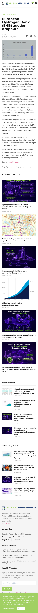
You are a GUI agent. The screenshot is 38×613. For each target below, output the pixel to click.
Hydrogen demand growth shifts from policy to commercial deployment (24, 479)
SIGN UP (7, 589)
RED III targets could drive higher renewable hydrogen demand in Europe (24, 404)
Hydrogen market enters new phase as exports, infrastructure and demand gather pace (19, 369)
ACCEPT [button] (21, 608)
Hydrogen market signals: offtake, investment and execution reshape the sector (17, 207)
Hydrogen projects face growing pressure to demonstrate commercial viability (24, 417)
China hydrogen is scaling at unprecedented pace (13, 304)
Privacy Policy (25, 593)
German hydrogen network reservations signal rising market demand (17, 240)
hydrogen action (12, 167)
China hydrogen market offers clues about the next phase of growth (24, 467)
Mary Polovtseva (15, 162)
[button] (27, 36)
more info (6, 524)
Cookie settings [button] (9, 608)
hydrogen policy (25, 167)
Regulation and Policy (9, 14)
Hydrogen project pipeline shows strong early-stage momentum (24, 491)
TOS (17, 593)
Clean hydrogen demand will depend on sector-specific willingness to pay (24, 391)
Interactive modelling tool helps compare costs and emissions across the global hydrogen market (25, 455)
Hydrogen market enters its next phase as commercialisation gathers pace (25, 431)
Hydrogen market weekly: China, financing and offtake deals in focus (19, 336)
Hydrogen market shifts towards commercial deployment (14, 272)
